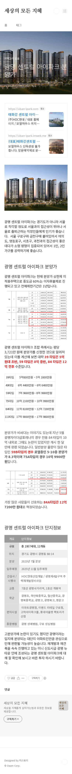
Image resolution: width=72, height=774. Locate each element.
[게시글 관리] (23, 678)
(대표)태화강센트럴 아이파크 (24, 141)
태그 (19, 25)
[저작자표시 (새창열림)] (44, 678)
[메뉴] (65, 11)
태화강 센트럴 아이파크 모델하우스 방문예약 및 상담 (25, 114)
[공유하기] (18, 678)
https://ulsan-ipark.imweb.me (27, 135)
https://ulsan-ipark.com (23, 108)
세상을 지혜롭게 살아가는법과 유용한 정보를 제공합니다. (28, 709)
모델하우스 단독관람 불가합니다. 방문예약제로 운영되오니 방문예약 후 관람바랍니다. (24, 148)
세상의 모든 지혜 (23, 11)
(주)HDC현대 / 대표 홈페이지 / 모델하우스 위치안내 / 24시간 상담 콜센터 (23, 121)
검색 (56, 11)
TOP (65, 762)
